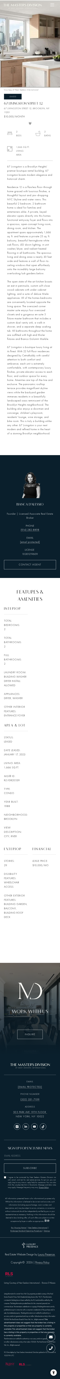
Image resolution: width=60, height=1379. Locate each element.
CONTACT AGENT (30, 564)
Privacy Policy (44, 1187)
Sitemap (47, 1231)
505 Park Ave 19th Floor (30, 1112)
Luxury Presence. (46, 1254)
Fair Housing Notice (18, 1227)
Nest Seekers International (38, 1227)
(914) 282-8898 (30, 529)
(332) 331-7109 (30, 1099)
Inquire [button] (30, 1034)
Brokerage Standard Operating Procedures (26, 1231)
